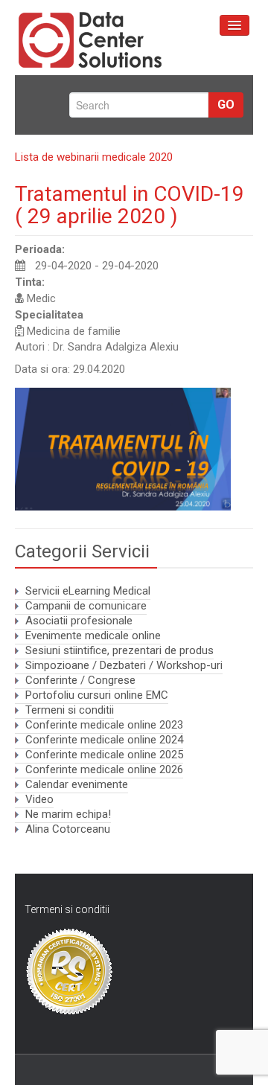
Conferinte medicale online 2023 (104, 725)
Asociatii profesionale (79, 620)
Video (39, 799)
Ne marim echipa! (68, 814)
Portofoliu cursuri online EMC (96, 695)
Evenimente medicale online (93, 635)
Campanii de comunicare (86, 605)
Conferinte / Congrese (80, 680)
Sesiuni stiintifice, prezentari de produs (119, 650)
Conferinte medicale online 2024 (104, 739)
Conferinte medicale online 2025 (104, 754)
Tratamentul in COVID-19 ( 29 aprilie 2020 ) (129, 205)
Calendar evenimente (76, 784)
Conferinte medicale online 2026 (104, 769)
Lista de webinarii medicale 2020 (94, 157)
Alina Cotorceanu (67, 829)
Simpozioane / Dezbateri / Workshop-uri (124, 665)
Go (225, 104)
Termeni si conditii (69, 710)
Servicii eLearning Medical (87, 591)
